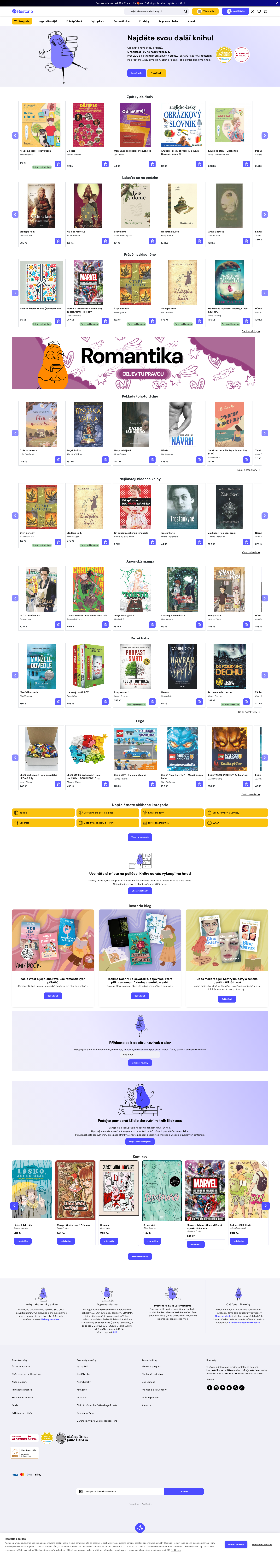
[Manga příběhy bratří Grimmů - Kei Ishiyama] (75, 1191)
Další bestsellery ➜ (248, 470)
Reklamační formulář (23, 1397)
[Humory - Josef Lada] (119, 1191)
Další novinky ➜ (251, 331)
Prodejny (144, 21)
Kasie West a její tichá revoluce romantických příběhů (52, 981)
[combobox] (156, 11)
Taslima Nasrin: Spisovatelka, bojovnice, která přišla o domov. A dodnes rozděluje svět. (140, 981)
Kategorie (23, 21)
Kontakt (192, 21)
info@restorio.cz (251, 1370)
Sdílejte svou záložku (22, 1413)
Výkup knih (98, 21)
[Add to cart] (58, 164)
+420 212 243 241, (228, 1373)
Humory (104, 1225)
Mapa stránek (134, 1504)
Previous (14, 1206)
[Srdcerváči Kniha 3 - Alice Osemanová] (248, 1191)
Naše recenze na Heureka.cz (27, 1374)
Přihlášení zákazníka (22, 1389)
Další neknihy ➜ (250, 794)
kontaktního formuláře (219, 1370)
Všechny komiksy (140, 1256)
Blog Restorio (148, 1381)
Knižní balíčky (84, 1381)
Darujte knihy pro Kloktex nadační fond (97, 1420)
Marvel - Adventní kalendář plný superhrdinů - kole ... (204, 1227)
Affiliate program (150, 1397)
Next (266, 1206)
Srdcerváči (149, 1225)
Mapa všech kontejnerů (140, 1141)
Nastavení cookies (262, 1544)
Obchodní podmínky (152, 1374)
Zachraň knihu (122, 21)
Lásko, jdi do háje (23, 1225)
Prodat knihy (157, 73)
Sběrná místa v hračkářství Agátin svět (97, 1405)
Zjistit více (176, 1550)
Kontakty (146, 1405)
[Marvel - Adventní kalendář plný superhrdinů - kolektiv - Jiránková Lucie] (205, 1191)
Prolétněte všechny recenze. (245, 1322)
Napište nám (147, 1504)
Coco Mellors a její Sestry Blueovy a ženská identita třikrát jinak (227, 981)
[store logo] (22, 11)
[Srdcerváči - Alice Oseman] (162, 1191)
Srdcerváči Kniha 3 (240, 1225)
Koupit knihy (137, 73)
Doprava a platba (168, 21)
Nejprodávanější (48, 21)
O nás (15, 1405)
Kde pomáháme (85, 1413)
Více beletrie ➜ (251, 552)
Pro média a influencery (154, 1389)
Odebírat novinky (140, 1063)
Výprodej (81, 1397)
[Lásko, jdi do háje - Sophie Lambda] (32, 1191)
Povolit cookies (236, 1544)
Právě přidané (74, 21)
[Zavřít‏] (277, 3)
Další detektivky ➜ (249, 712)
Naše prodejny (19, 1381)
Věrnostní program (151, 1366)
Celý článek (52, 996)
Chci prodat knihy (140, 891)
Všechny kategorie (140, 837)
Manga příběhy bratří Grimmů (73, 1225)
